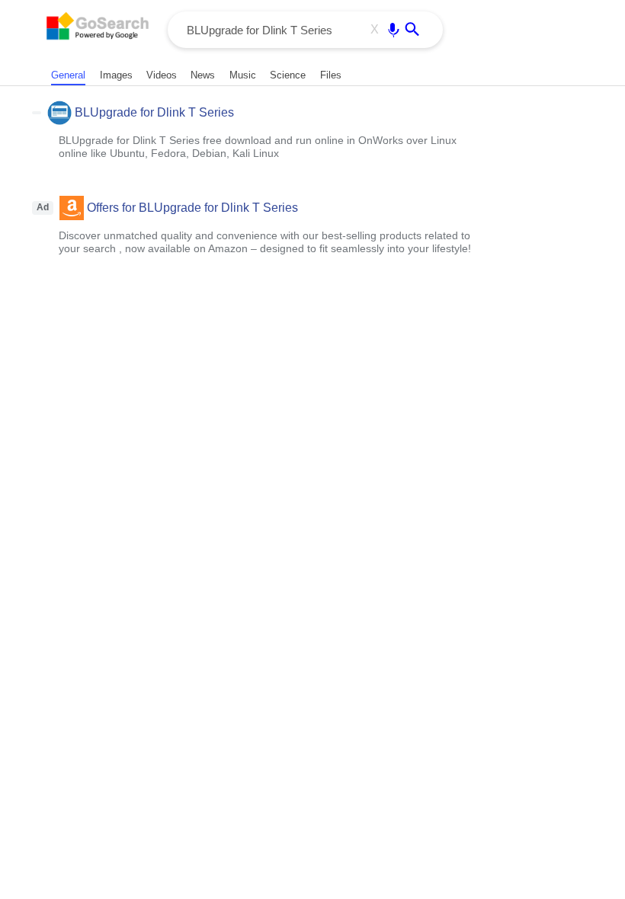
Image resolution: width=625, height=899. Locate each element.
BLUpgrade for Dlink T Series (154, 112)
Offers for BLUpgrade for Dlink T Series (192, 207)
